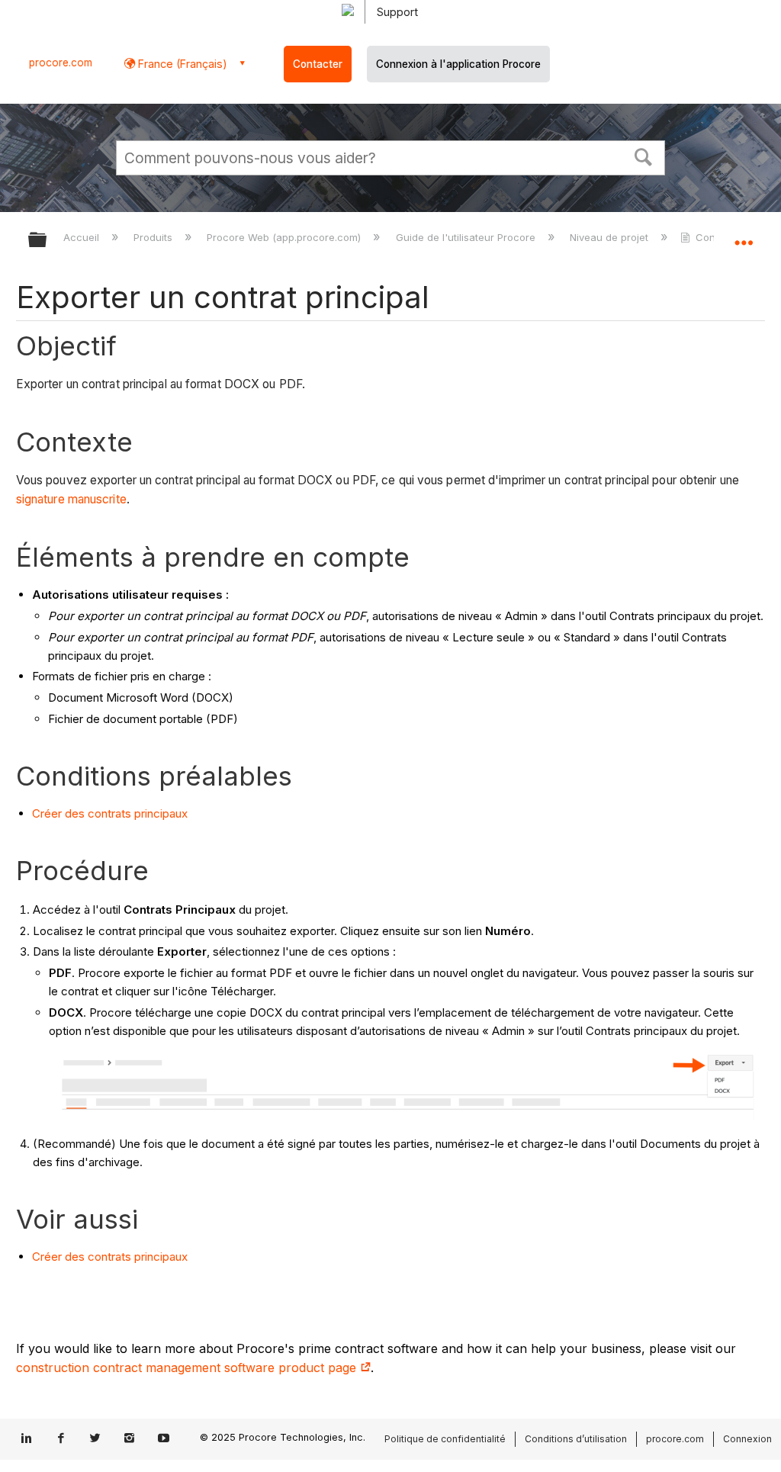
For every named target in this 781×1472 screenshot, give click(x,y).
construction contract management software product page (188, 1367)
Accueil (82, 237)
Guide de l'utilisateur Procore (467, 237)
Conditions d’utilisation (576, 1439)
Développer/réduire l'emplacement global (743, 235)
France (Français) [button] (181, 63)
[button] (643, 155)
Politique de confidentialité (445, 1439)
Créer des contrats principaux (110, 813)
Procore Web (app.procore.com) (285, 237)
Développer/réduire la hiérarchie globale (47, 241)
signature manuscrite (71, 499)
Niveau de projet (610, 237)
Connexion (747, 1439)
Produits (154, 237)
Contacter (317, 64)
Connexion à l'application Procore (458, 64)
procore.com (60, 62)
